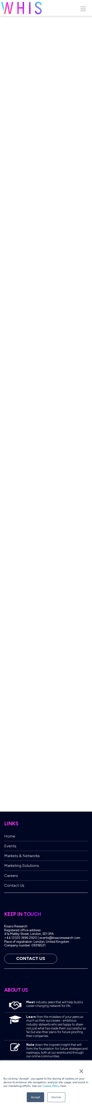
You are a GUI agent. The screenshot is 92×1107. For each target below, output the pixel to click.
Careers (11, 875)
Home (9, 836)
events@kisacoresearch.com (59, 938)
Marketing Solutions (21, 865)
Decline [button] (56, 1097)
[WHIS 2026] (21, 8)
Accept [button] (35, 1097)
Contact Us (14, 885)
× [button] (81, 1071)
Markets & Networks (22, 855)
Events (10, 846)
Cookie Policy (51, 1086)
